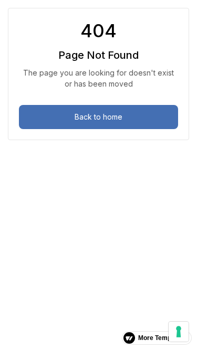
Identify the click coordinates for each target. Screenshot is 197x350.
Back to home (98, 116)
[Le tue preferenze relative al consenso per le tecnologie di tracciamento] (179, 332)
